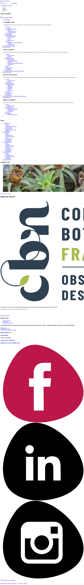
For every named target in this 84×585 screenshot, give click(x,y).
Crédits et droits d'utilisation (7, 340)
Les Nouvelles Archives (12, 114)
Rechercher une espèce (8, 71)
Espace (4, 17)
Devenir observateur (7, 320)
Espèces (6, 47)
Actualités (7, 26)
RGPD (9, 583)
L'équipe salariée (11, 36)
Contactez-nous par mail (11, 329)
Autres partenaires (11, 44)
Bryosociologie (11, 110)
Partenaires (7, 41)
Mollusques (10, 88)
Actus (4, 7)
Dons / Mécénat (8, 34)
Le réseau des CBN (11, 32)
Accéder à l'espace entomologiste (19, 96)
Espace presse (5, 321)
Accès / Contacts (8, 33)
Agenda (9, 28)
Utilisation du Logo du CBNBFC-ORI (10, 342)
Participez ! (11, 17)
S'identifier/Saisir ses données (6, 5)
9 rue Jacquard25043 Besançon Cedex (5, 328)
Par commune (8, 68)
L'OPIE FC (10, 43)
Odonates (10, 86)
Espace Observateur (7, 159)
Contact (5, 45)
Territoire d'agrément (12, 31)
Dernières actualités (11, 45)
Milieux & (6, 97)
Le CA (9, 38)
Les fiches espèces (9, 67)
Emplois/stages (11, 40)
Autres (9, 65)
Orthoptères (10, 87)
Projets (6, 66)
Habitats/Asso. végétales (12, 109)
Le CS (9, 39)
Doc (4, 11)
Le (6, 19)
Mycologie (10, 62)
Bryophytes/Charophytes (13, 60)
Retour (6, 124)
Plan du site (13, 583)
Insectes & (7, 72)
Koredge (25, 583)
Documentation (8, 69)
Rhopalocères (10, 85)
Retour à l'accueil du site (5, 315)
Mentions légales (3, 583)
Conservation (10, 64)
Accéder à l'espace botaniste (18, 71)
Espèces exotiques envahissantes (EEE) (15, 63)
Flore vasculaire (11, 59)
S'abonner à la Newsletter (8, 322)
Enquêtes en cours (11, 55)
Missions (9, 30)
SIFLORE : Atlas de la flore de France (7, 580)
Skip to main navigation (5, 1)
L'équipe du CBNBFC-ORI (10, 35)
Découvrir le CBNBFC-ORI (11, 29)
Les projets (7, 91)
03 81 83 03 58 (3, 329)
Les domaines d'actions (9, 58)
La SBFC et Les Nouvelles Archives (15, 42)
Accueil (2, 193)
